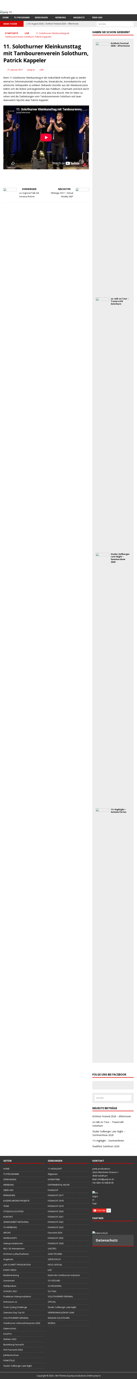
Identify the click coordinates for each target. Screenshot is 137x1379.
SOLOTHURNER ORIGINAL (16, 1317)
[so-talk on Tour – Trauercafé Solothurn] (102, 546)
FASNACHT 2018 (55, 1200)
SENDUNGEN (41, 17)
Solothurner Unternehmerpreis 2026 (21, 1323)
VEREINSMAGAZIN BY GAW (61, 1312)
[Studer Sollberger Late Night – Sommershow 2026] (102, 802)
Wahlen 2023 (9, 1339)
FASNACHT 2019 (55, 1206)
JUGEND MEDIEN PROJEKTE (16, 1200)
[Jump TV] (6, 12)
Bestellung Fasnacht (13, 1344)
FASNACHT (53, 1190)
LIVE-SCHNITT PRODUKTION (17, 1264)
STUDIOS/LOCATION (13, 1211)
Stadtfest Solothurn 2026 (105, 1146)
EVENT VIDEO (9, 1269)
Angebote (79, 17)
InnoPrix (7, 1333)
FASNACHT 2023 (55, 1227)
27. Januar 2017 (15, 69)
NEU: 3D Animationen (14, 1248)
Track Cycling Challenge (15, 1307)
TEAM (6, 1206)
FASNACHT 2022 (55, 1221)
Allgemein (53, 1174)
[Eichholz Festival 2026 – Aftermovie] (102, 291)
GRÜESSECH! (54, 1259)
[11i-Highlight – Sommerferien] (102, 1057)
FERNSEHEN (9, 1195)
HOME (6, 17)
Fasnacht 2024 (55, 1232)
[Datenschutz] (113, 1233)
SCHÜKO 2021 (10, 1291)
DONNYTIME (54, 1179)
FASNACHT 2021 (55, 1216)
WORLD (51, 1323)
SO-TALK (52, 1291)
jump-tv (31, 69)
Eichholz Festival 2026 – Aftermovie (120, 44)
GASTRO (52, 1248)
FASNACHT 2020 (55, 1211)
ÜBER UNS (97, 17)
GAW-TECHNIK (55, 1253)
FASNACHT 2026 (55, 1243)
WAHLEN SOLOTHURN (59, 1317)
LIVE (42, 69)
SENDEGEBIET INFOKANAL (16, 1221)
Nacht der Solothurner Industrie (64, 1275)
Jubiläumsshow (11, 1355)
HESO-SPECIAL (55, 1264)
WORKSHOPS (10, 1237)
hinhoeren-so (10, 1301)
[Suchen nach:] (115, 23)
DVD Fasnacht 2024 (13, 1349)
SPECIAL (52, 1301)
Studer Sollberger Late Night (17, 1365)
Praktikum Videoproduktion (17, 1296)
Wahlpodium (9, 1285)
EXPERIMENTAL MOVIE (59, 1184)
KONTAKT (8, 1216)
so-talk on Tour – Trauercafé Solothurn (120, 301)
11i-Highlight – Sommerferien (118, 811)
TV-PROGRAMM (22, 17)
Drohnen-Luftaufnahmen (16, 1253)
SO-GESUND (54, 1280)
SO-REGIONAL (55, 1285)
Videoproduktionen (13, 1243)
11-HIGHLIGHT (55, 1168)
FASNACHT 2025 (55, 1237)
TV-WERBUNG (10, 1227)
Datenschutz (9, 1328)
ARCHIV (7, 1232)
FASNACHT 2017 (55, 1195)
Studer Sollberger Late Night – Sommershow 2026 (120, 558)
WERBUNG (60, 17)
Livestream (9, 1280)
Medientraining (11, 1275)
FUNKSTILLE (9, 1360)
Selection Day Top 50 (13, 1312)
